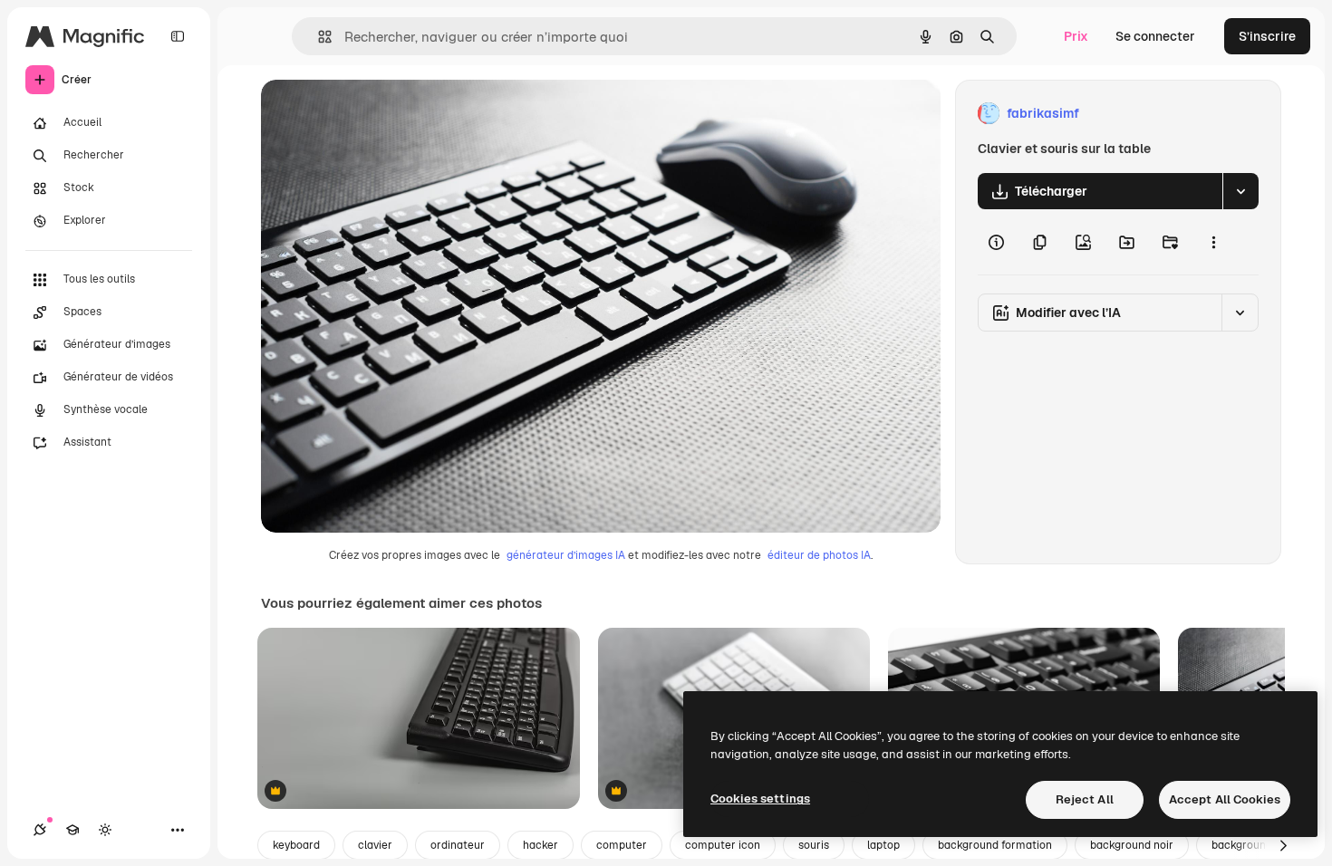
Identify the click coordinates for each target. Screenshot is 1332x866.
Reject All (1085, 799)
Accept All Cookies (1224, 799)
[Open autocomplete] (318, 36)
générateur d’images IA (566, 555)
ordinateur (457, 845)
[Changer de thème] (105, 829)
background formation (995, 845)
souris (813, 845)
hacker (540, 845)
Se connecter (1155, 36)
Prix (1076, 36)
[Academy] (72, 829)
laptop (883, 845)
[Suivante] (1283, 845)
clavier (375, 845)
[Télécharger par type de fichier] (1240, 191)
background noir (1131, 845)
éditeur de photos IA (819, 555)
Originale (381, 113)
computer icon (722, 845)
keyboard (296, 845)
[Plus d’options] (1213, 242)
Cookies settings (760, 798)
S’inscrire (1267, 36)
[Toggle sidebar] (177, 36)
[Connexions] (39, 829)
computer (621, 845)
